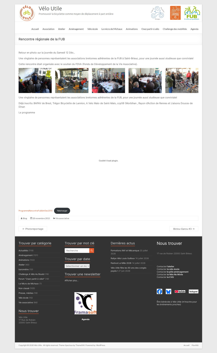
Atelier (61, 28)
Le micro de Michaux (111, 28)
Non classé (24, 288)
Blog (25, 218)
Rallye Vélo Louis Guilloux (123, 258)
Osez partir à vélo (150, 28)
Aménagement (76, 28)
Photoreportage (32, 228)
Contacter (165, 266)
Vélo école (92, 28)
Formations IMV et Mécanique (125, 250)
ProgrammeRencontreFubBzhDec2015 (36, 211)
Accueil (35, 28)
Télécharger (62, 211)
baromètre (24, 269)
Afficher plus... (72, 280)
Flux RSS (195, 345)
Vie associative (62, 218)
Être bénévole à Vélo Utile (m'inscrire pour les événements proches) (177, 303)
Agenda (194, 28)
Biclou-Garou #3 (184, 228)
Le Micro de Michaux (29, 283)
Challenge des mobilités (175, 28)
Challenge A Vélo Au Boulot (31, 274)
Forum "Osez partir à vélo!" (32, 279)
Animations (132, 28)
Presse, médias (26, 293)
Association (48, 28)
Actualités (23, 250)
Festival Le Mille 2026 (121, 263)
